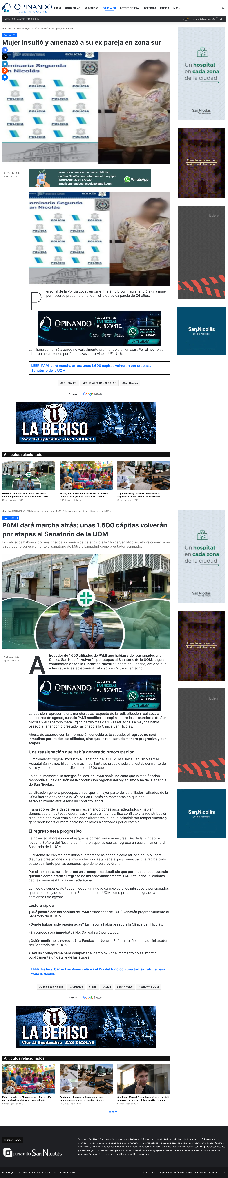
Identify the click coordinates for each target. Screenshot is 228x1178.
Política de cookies (183, 1172)
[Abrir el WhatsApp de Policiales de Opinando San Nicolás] (90, 186)
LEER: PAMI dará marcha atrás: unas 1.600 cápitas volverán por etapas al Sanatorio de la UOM (91, 368)
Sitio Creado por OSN (64, 1172)
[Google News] (92, 394)
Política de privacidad (162, 1172)
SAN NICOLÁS (72, 8)
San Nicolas (131, 383)
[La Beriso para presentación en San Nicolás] (86, 423)
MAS (175, 8)
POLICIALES (109, 8)
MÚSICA (164, 8)
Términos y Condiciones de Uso (209, 1172)
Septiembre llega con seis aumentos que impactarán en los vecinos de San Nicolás (139, 495)
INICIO (57, 8)
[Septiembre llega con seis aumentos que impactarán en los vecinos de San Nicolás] (143, 475)
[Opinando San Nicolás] (27, 8)
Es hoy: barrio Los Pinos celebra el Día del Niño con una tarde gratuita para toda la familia (84, 495)
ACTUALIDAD (91, 8)
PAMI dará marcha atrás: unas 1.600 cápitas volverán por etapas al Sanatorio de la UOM (25, 495)
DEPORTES (150, 8)
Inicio (7, 28)
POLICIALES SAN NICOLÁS (100, 383)
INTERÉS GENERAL (130, 8)
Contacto (145, 1172)
